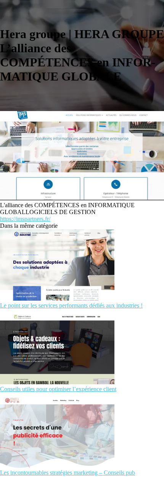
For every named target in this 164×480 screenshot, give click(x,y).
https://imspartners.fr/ (25, 219)
